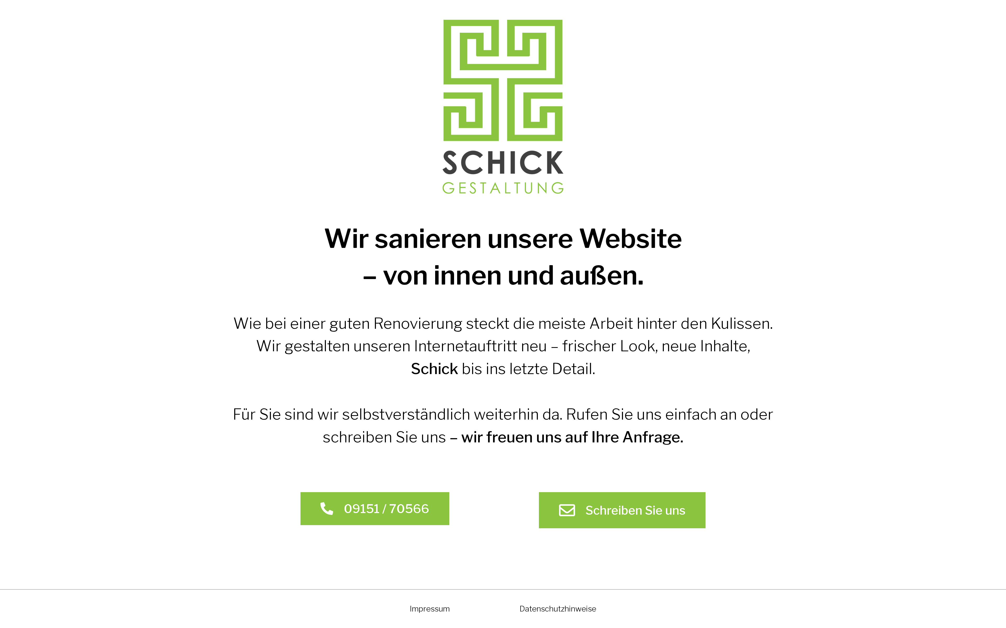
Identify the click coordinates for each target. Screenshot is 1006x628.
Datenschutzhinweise (558, 608)
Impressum (430, 608)
